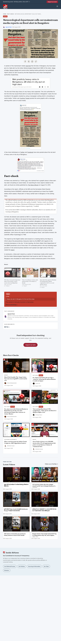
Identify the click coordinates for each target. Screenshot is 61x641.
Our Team (46, 566)
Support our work (52, 1)
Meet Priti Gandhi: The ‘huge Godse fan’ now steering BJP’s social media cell (15, 378)
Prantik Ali (37, 383)
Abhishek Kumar (11, 445)
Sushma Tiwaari (25, 98)
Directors (6, 570)
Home (4, 14)
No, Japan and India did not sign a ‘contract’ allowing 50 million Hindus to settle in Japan (44, 379)
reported (28, 66)
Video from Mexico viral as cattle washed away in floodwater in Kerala (30, 281)
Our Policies (22, 566)
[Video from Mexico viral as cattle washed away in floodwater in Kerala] (30, 272)
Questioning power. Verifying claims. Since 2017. (16, 1)
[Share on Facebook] (25, 61)
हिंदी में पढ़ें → (7, 327)
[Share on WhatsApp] (32, 61)
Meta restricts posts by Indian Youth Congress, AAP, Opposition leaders (15, 442)
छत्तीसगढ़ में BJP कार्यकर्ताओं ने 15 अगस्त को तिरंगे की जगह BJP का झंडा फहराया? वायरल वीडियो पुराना (44, 509)
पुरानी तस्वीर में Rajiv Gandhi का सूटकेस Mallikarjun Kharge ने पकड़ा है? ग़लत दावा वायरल (16, 509)
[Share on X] (28, 61)
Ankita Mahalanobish (12, 383)
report (12, 250)
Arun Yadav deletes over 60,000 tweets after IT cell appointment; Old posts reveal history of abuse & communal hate (44, 444)
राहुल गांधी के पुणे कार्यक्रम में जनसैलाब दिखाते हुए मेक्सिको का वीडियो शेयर (16, 485)
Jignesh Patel (8, 27)
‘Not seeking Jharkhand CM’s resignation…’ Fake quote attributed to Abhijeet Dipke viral (44, 410)
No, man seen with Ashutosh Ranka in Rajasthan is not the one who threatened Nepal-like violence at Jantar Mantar (16, 411)
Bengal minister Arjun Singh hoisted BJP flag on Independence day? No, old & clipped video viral (44, 535)
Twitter (22, 152)
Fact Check (10, 14)
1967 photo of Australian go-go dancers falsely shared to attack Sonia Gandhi (15, 534)
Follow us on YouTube (51, 464)
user (26, 180)
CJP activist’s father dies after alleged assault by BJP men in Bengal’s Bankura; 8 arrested (43, 486)
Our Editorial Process (9, 566)
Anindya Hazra (38, 414)
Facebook (30, 152)
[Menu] (57, 6)
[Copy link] (35, 61)
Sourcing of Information (34, 566)
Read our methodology (11, 304)
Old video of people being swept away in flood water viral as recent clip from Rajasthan (12, 281)
